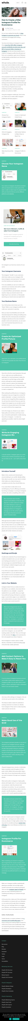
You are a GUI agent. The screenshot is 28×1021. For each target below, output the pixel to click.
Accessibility (5, 961)
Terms (3, 958)
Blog (3, 946)
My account (4, 944)
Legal (3, 956)
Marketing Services (7, 966)
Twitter (3, 954)
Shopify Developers (6, 988)
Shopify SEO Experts (7, 1004)
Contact (4, 940)
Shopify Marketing (7, 996)
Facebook (4, 951)
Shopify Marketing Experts (8, 999)
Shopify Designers (7, 982)
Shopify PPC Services (7, 972)
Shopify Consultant (6, 1007)
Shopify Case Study (6, 1002)
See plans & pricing (14, 244)
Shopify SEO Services (7, 970)
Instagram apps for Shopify (16, 889)
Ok (10, 1019)
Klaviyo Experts (5, 975)
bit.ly (14, 634)
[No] (26, 1016)
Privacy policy (16, 1019)
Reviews (4, 949)
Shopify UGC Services (7, 977)
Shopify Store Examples (7, 991)
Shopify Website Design (7, 986)
